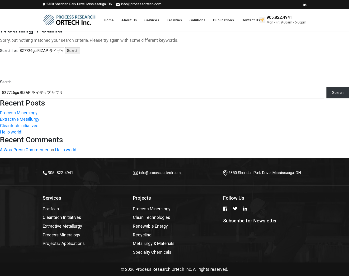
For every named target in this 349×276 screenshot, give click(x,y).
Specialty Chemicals (152, 252)
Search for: (9, 50)
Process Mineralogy (19, 112)
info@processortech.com (141, 4)
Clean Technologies (151, 217)
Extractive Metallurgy (19, 119)
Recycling (142, 234)
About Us (129, 20)
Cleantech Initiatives (19, 125)
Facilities (174, 20)
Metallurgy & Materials (153, 243)
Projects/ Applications (64, 243)
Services (151, 20)
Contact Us (250, 20)
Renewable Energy (150, 226)
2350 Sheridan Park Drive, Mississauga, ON (78, 4)
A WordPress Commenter (24, 149)
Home (109, 20)
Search (5, 82)
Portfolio (51, 208)
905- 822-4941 (60, 172)
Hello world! (11, 131)
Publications (223, 20)
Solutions (197, 20)
